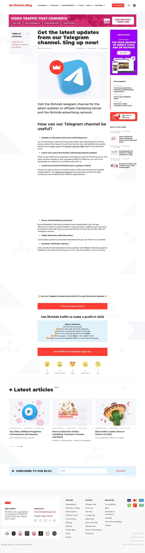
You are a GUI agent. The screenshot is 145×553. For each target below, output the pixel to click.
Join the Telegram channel (72, 306)
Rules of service (137, 537)
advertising (41, 48)
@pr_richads (47, 516)
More (56, 387)
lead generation (85, 440)
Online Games (71, 512)
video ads (31, 437)
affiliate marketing (15, 437)
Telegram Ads (90, 504)
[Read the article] (29, 412)
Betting (69, 526)
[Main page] (20, 5)
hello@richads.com (47, 512)
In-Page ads (90, 515)
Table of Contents (17, 35)
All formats (89, 533)
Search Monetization (93, 530)
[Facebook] (35, 520)
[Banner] (72, 20)
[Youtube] (54, 520)
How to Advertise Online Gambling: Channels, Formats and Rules (128, 139)
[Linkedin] (45, 520)
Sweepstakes (71, 504)
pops (52, 146)
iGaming (121, 437)
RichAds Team (80, 48)
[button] (20, 446)
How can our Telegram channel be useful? (20, 44)
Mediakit (108, 518)
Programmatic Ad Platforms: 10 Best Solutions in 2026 (126, 153)
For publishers (110, 504)
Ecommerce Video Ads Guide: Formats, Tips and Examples (127, 165)
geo (116, 437)
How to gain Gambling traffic (122, 97)
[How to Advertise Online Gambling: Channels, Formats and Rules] (114, 138)
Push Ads (89, 508)
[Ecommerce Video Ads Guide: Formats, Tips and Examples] (114, 165)
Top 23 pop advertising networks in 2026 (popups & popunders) (124, 89)
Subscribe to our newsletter (126, 116)
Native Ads (89, 519)
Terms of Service (137, 541)
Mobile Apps (70, 530)
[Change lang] (134, 5)
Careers (108, 525)
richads (48, 48)
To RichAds (118, 5)
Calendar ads (90, 526)
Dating (68, 537)
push (58, 146)
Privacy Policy (138, 533)
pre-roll (24, 437)
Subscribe (120, 471)
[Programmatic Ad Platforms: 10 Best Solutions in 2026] (114, 153)
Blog (107, 508)
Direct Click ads (91, 523)
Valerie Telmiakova (115, 131)
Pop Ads (88, 512)
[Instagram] (40, 520)
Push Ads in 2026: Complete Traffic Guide (123, 104)
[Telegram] (49, 520)
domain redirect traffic (75, 146)
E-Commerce (71, 519)
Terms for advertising (113, 522)
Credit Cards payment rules (133, 544)
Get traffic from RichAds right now (72, 351)
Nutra (68, 533)
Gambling (77, 440)
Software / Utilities (73, 508)
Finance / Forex (72, 515)
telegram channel (63, 172)
